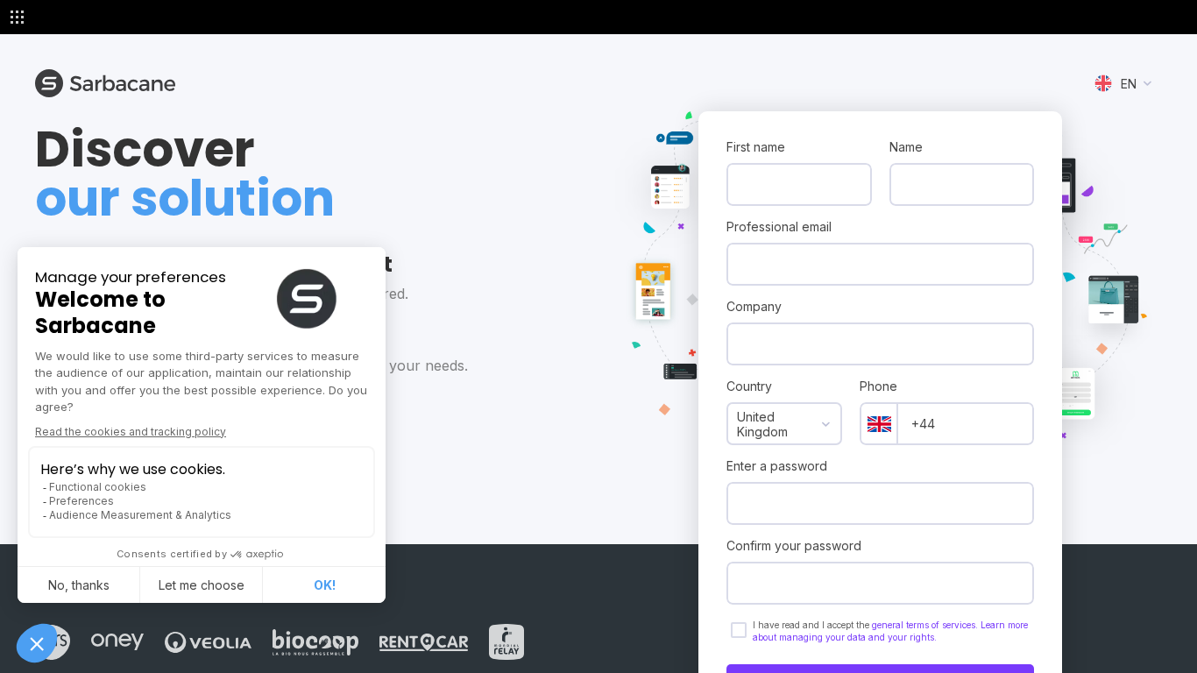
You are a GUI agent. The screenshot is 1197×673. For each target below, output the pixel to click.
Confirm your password (793, 545)
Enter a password (776, 465)
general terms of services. (926, 625)
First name (755, 146)
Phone (878, 386)
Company (754, 306)
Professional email (779, 226)
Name (906, 146)
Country (749, 386)
